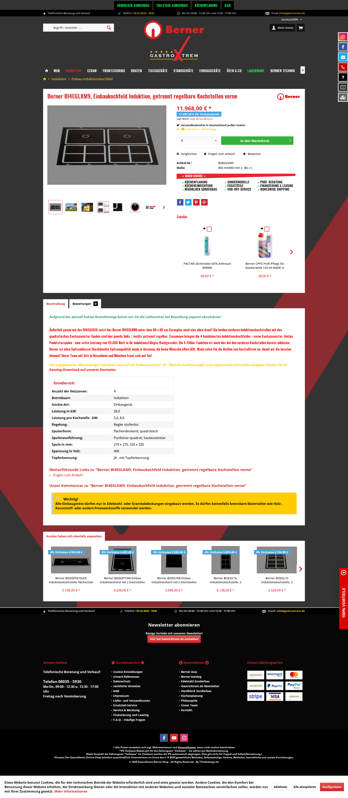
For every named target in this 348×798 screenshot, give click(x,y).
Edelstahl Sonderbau (172, 5)
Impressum (121, 696)
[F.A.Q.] (343, 77)
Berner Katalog (191, 677)
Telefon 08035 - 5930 (62, 681)
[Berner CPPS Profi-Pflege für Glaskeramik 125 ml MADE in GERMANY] (265, 245)
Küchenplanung (206, 5)
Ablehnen (280, 787)
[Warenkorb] (300, 28)
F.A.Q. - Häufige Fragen (129, 720)
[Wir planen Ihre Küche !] (343, 87)
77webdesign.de (209, 762)
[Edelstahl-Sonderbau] (343, 97)
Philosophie (189, 701)
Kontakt (186, 710)
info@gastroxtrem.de (292, 13)
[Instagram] (184, 738)
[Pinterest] (196, 202)
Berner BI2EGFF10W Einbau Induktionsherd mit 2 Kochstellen (122, 580)
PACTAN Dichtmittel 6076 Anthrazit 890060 (207, 266)
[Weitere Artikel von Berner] (289, 96)
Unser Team (189, 705)
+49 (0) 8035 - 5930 (143, 13)
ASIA (228, 5)
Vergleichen (188, 154)
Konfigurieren (332, 787)
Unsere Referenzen (126, 677)
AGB (116, 691)
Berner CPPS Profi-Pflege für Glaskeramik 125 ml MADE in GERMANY (264, 266)
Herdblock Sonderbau (133, 5)
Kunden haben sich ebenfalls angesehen (74, 536)
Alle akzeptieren (304, 787)
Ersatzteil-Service (125, 705)
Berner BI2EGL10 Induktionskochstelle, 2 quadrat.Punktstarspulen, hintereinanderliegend (276, 580)
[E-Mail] (204, 202)
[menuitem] (291, 19)
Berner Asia (189, 672)
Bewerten (254, 154)
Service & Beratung (126, 710)
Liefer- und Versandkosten (131, 701)
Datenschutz (121, 681)
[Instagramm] (343, 36)
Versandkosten (187, 747)
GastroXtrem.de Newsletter (200, 686)
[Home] (46, 71)
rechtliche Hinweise (126, 686)
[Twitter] (188, 202)
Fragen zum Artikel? (221, 154)
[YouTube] (174, 738)
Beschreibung (55, 304)
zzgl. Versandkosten (201, 118)
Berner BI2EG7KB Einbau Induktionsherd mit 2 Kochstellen (174, 580)
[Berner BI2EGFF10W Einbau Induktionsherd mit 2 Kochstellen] (122, 560)
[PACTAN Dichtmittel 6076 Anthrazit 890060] (207, 245)
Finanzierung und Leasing (131, 715)
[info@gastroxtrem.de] (343, 56)
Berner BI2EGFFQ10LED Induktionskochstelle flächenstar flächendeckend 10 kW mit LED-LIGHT (71, 580)
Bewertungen (84, 304)
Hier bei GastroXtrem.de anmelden (174, 639)
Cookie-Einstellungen (128, 672)
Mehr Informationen (70, 791)
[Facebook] (180, 202)
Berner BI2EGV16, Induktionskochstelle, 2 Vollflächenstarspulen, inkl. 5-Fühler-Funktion (225, 580)
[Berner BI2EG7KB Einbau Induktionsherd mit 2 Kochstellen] (174, 560)
